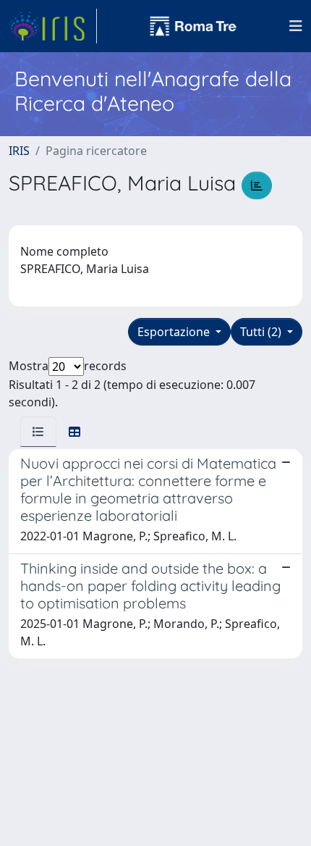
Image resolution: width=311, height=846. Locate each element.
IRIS (19, 151)
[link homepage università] (193, 26)
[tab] (38, 431)
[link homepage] (53, 26)
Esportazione (175, 332)
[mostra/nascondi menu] (295, 26)
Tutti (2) (262, 332)
